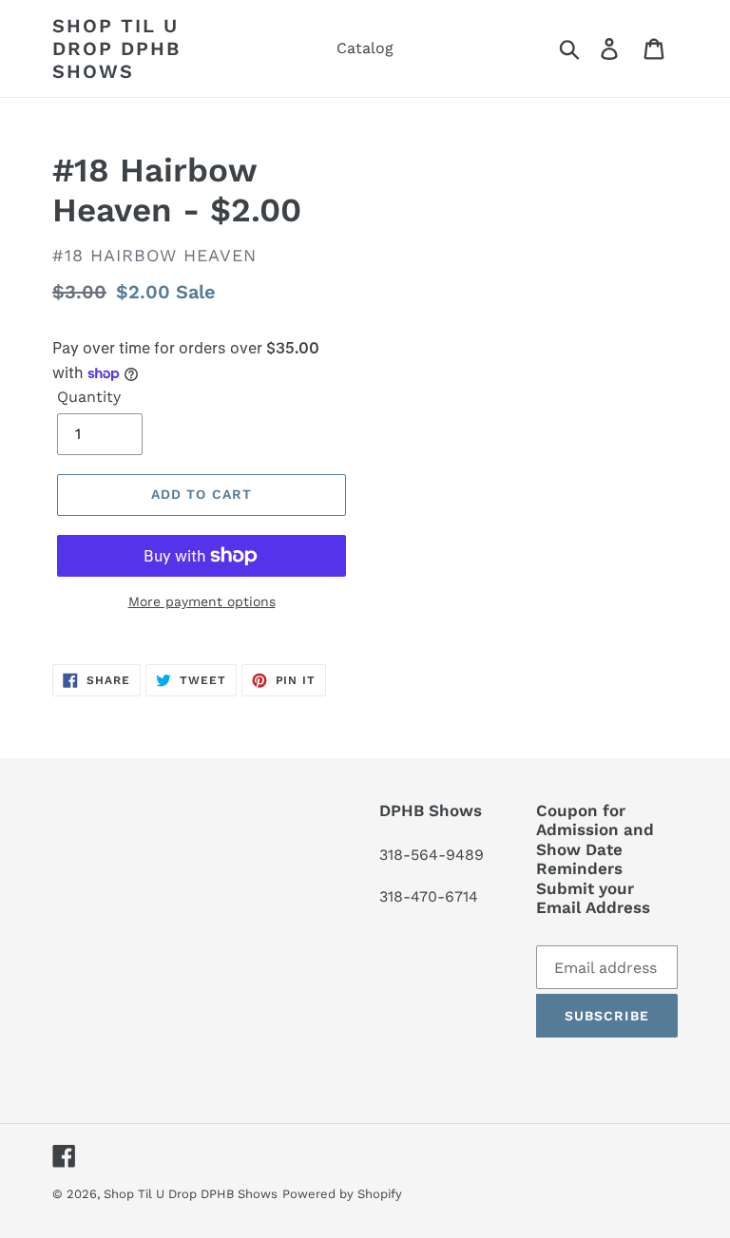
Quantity (89, 397)
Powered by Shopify (342, 1194)
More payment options (202, 601)
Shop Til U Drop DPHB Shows (116, 48)
